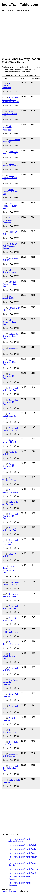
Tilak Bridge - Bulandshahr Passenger (11, 682)
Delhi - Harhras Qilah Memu (11, 643)
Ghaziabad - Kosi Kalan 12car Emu (10, 516)
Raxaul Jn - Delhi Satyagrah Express (10, 246)
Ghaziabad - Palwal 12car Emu (10, 429)
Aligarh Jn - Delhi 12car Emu (10, 153)
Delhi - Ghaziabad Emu (9, 271)
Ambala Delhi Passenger (11, 781)
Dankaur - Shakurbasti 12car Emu (10, 284)
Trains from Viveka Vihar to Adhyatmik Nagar (19, 840)
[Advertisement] (21, 34)
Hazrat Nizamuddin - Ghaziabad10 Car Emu (9, 569)
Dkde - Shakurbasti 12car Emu (10, 192)
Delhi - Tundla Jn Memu (9, 479)
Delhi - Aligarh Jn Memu (9, 297)
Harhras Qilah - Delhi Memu (11, 309)
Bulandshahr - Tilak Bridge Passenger (10, 220)
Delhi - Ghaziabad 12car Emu (9, 178)
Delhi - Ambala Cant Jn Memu (9, 416)
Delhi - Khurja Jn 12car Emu (11, 619)
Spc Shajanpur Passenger (7, 86)
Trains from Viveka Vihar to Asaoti (22, 873)
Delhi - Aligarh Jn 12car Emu (9, 656)
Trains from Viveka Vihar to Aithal (22, 845)
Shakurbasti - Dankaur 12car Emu (10, 441)
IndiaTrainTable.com (20, 4)
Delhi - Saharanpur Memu (10, 491)
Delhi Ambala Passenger (11, 141)
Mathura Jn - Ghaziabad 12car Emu (10, 336)
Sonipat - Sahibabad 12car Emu (9, 206)
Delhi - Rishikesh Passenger (11, 631)
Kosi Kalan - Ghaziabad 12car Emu (10, 402)
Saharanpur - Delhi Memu (10, 259)
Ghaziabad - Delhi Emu (10, 669)
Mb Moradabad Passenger (7, 128)
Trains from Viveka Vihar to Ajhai (21, 853)
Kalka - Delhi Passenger (10, 695)
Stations (12, 891)
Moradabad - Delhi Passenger (10, 755)
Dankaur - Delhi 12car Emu (9, 529)
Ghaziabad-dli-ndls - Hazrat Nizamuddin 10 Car (10, 100)
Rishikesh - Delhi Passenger (10, 595)
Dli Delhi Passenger (9, 719)
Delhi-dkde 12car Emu (10, 743)
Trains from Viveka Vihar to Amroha (23, 869)
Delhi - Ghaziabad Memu (9, 731)
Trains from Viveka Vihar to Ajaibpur (23, 849)
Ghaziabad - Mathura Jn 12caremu (10, 542)
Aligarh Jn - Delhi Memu (10, 555)
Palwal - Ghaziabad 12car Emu (9, 114)
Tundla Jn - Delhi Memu (10, 453)
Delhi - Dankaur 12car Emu (10, 165)
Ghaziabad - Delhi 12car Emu (10, 389)
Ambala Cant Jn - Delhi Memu (10, 503)
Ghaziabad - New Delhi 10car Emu (10, 768)
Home (4, 891)
